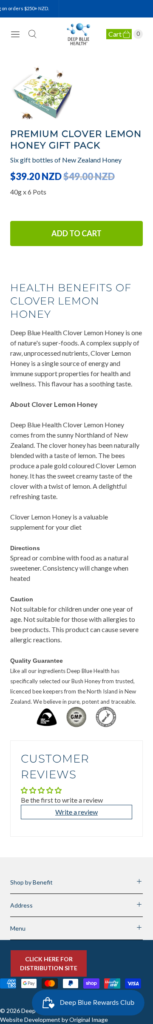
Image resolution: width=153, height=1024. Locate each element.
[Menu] (15, 34)
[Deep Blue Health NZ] (79, 34)
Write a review (76, 812)
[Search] (32, 34)
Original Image (88, 1019)
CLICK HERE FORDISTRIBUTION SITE (48, 963)
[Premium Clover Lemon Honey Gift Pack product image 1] (76, 94)
